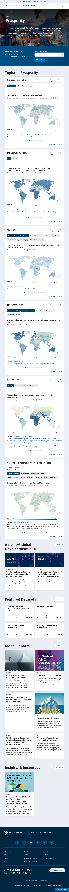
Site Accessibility (25, 885)
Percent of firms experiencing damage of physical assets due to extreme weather (33, 246)
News (6, 855)
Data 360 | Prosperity (29, 5)
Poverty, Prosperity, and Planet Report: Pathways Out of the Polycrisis (19, 699)
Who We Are (8, 851)
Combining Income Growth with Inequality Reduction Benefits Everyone (18, 574)
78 (51, 381)
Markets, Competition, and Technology (20, 477)
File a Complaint (57, 885)
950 (51, 231)
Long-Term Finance (36, 240)
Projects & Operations (31, 858)
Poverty (15, 379)
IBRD (32, 833)
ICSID (50, 833)
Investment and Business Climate (46, 477)
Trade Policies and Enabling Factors (32, 474)
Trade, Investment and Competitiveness (31, 462)
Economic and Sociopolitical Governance (21, 311)
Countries (27, 851)
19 (58, 81)
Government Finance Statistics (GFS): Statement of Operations (32, 135)
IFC (41, 833)
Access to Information (38, 885)
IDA (37, 833)
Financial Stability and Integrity (18, 240)
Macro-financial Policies (25, 86)
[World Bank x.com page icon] (24, 843)
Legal (8, 885)
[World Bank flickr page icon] (52, 843)
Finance (15, 229)
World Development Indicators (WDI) (24, 210)
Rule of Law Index (18, 362)
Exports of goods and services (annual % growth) (28, 483)
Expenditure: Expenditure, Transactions (24, 95)
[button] (27, 141)
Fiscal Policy (11, 86)
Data (46, 855)
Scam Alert (48, 885)
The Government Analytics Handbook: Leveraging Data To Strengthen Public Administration (18, 741)
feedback (47, 1)
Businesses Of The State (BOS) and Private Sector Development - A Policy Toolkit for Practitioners (19, 800)
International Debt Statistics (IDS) (15, 627)
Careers (6, 858)
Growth (15, 159)
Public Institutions (14, 315)
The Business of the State (48, 718)
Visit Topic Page (55, 145)
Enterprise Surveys (19, 287)
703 (51, 306)
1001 (8, 469)
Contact (6, 862)
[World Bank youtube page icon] (45, 843)
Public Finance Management (45, 311)
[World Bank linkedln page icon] (31, 843)
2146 (51, 81)
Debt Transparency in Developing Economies (16, 676)
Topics (26, 855)
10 (58, 154)
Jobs (9, 159)
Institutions (17, 304)
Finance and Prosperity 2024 (49, 675)
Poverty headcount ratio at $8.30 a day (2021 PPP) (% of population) (30, 396)
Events (47, 851)
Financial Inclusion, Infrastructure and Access (45, 236)
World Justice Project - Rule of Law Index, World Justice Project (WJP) (33, 364)
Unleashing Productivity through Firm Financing (47, 739)
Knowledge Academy (51, 858)
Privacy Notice (16, 885)
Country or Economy (40, 51)
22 (58, 306)
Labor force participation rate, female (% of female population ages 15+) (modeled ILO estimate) (29, 169)
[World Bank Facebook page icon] (17, 843)
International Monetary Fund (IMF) (23, 137)
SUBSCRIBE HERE (57, 870)
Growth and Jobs (19, 152)
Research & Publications (31, 862)
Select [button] (37, 54)
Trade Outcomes (13, 474)
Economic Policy (19, 79)
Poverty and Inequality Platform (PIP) (47, 627)
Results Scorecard (50, 862)
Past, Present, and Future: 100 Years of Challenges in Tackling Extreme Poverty (49, 574)
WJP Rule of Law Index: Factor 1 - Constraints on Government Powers (33, 321)
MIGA (45, 833)
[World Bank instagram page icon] (38, 843)
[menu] (62, 5)
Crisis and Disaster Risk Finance (18, 236)
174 (51, 154)
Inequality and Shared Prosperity (26, 386)
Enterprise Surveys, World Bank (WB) (24, 289)
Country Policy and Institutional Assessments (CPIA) (18, 608)
